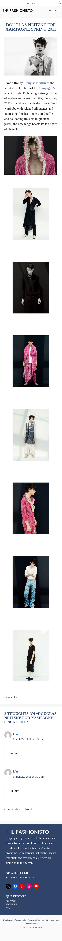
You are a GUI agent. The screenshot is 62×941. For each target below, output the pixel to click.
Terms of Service (36, 920)
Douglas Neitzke (35, 83)
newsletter (27, 877)
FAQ (8, 908)
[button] (59, 3)
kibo (15, 733)
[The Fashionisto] (17, 10)
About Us (11, 904)
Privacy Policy (20, 920)
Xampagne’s (46, 88)
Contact (11, 901)
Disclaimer (8, 920)
